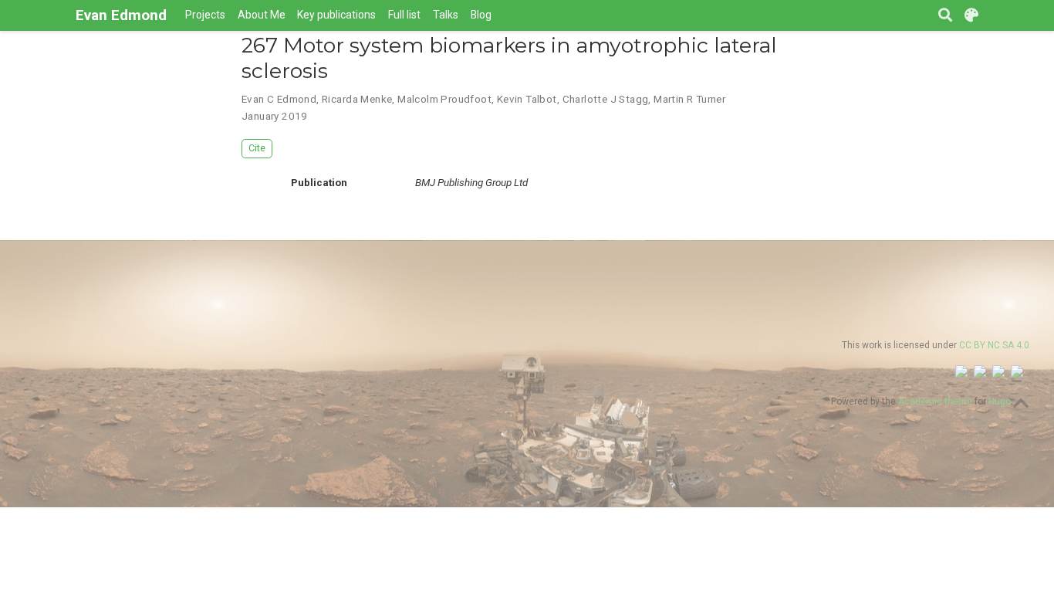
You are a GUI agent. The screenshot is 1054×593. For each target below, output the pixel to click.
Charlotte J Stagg (605, 99)
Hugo (999, 401)
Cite (256, 148)
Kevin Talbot (527, 99)
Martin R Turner (689, 99)
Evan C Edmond (279, 99)
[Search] (945, 16)
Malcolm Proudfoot (444, 99)
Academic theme (935, 401)
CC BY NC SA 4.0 (994, 345)
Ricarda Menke (357, 99)
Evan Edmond (121, 15)
